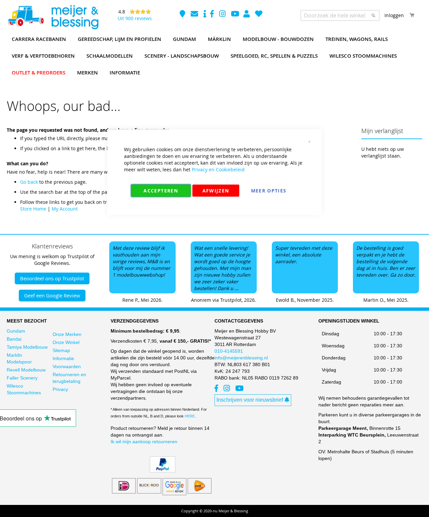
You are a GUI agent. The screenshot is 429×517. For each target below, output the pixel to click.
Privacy (60, 389)
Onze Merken (67, 334)
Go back (29, 182)
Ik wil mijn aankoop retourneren (144, 441)
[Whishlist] (258, 14)
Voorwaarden (67, 366)
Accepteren (160, 190)
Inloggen (394, 15)
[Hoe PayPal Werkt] (162, 470)
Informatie (63, 358)
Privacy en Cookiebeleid (218, 169)
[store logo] (53, 17)
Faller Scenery (22, 378)
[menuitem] (39, 39)
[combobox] (340, 15)
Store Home (33, 209)
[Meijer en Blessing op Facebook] (212, 14)
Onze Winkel (66, 342)
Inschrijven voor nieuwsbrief (250, 400)
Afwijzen (215, 190)
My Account (65, 209)
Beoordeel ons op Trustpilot (52, 278)
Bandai (14, 339)
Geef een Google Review (52, 295)
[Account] (247, 14)
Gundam (16, 331)
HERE (190, 416)
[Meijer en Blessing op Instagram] (223, 14)
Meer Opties (269, 190)
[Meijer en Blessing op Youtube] (235, 14)
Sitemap (61, 350)
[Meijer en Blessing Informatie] (204, 14)
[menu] (214, 56)
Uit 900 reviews (135, 18)
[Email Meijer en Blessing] (195, 14)
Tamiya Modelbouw (27, 347)
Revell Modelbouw (26, 369)
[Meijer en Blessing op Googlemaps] (183, 14)
